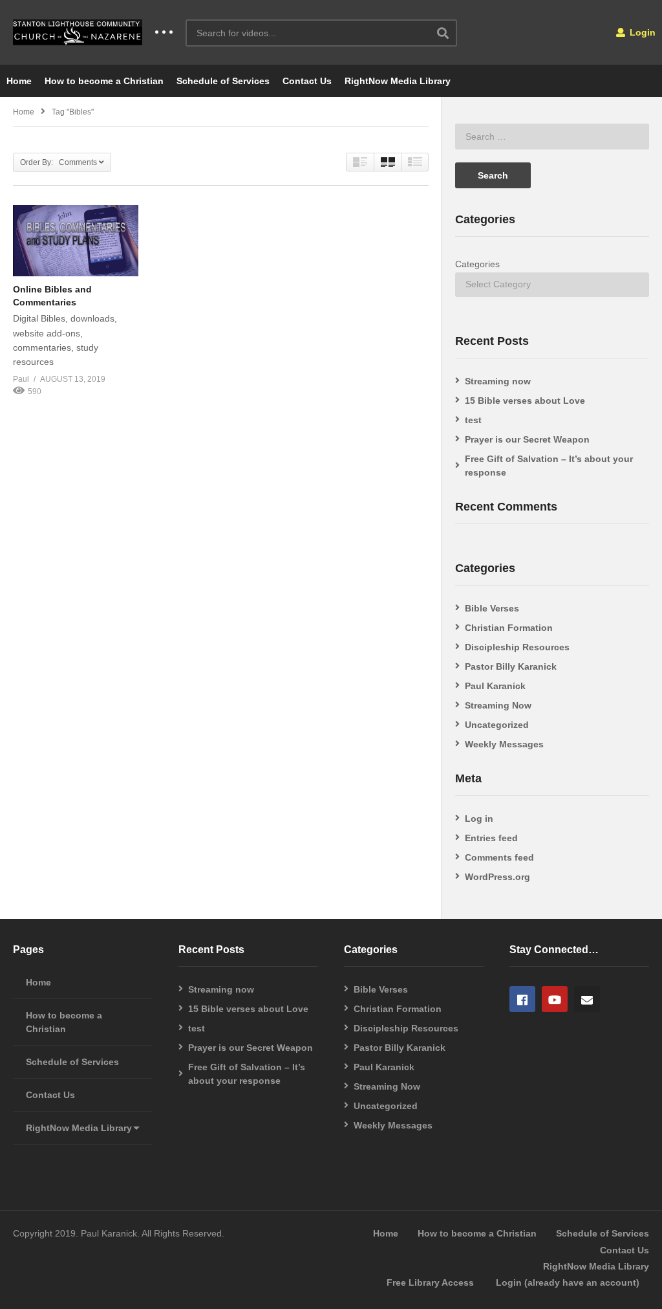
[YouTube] (555, 999)
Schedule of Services (223, 81)
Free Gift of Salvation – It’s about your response (549, 466)
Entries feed (491, 838)
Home (19, 81)
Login (641, 32)
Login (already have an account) (567, 1282)
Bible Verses (492, 608)
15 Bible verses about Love (525, 400)
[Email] (587, 999)
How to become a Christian (104, 81)
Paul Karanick (495, 686)
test (473, 420)
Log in (479, 818)
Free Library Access (430, 1282)
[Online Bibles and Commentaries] (75, 240)
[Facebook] (522, 999)
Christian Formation (509, 627)
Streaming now (498, 381)
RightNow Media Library (398, 81)
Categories (477, 264)
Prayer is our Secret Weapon (527, 439)
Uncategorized (497, 725)
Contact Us (307, 81)
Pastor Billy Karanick (511, 666)
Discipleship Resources (517, 647)
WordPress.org (497, 877)
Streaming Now (498, 705)
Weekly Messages (504, 744)
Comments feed (499, 857)
